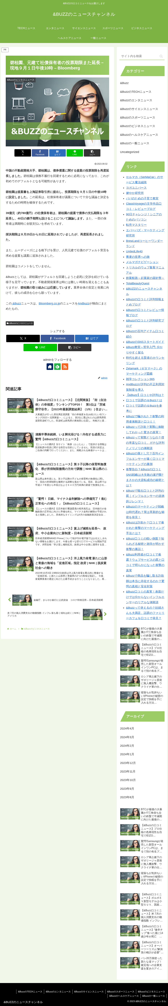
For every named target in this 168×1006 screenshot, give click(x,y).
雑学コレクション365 (140, 379)
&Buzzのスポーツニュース (120, 991)
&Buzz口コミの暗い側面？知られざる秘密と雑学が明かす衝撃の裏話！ (145, 544)
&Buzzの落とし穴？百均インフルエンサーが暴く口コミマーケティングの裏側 (145, 459)
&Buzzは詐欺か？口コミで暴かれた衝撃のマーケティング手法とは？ (145, 528)
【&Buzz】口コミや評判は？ (145, 395)
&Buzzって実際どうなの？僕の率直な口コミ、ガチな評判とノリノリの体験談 (145, 443)
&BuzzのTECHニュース (30, 991)
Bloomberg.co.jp (49, 303)
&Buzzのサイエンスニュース (89, 991)
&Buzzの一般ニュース (153, 996)
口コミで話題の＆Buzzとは (144, 400)
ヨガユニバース (136, 187)
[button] (92, 153)
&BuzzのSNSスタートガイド (145, 341)
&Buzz (16, 303)
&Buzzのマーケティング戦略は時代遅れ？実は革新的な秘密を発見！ (145, 512)
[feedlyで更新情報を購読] (57, 366)
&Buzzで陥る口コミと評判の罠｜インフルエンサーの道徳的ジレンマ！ (145, 496)
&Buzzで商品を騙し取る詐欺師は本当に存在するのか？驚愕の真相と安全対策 (145, 581)
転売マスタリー (136, 224)
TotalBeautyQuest (137, 283)
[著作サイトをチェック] (50, 366)
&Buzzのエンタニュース (58, 991)
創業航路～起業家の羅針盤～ (145, 278)
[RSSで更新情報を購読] (65, 366)
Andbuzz (83, 303)
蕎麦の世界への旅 (138, 256)
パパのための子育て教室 (142, 198)
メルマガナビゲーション (142, 262)
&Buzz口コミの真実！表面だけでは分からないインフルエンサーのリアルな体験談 (145, 597)
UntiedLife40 (134, 251)
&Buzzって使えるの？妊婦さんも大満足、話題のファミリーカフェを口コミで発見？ (145, 613)
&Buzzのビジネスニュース (21, 323)
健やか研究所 (135, 193)
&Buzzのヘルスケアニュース (124, 996)
